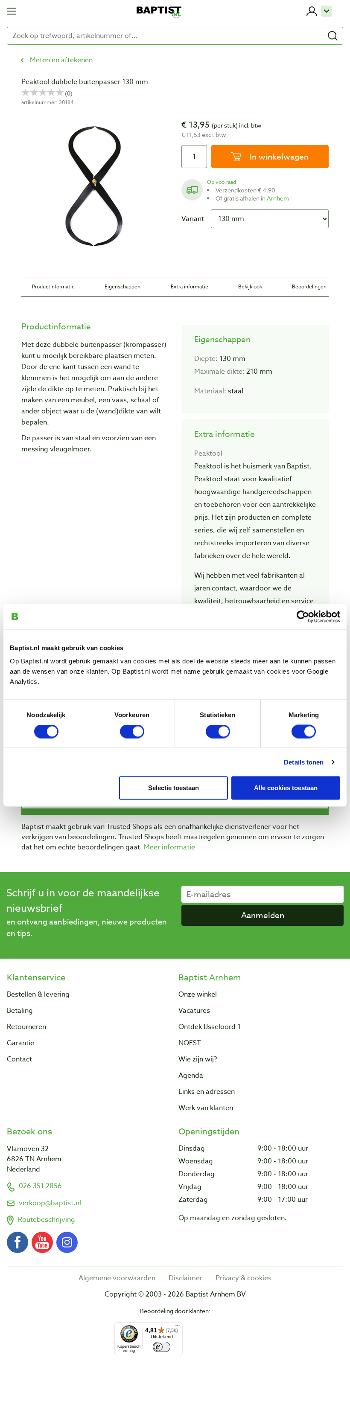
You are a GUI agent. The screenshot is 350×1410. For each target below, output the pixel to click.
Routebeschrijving (46, 1220)
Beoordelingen (309, 286)
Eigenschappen (122, 286)
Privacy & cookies (243, 1278)
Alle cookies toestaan (286, 787)
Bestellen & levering (38, 994)
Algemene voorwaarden (117, 1278)
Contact (19, 1059)
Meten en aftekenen (61, 60)
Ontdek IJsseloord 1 (209, 1027)
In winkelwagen (278, 156)
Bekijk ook (250, 286)
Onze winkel (197, 994)
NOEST (189, 1043)
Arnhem (278, 198)
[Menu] (177, 1327)
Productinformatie (53, 286)
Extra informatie (189, 286)
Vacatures (194, 1011)
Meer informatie (169, 847)
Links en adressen (206, 1092)
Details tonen (304, 761)
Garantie (20, 1043)
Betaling (20, 1011)
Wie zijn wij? (197, 1059)
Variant (192, 219)
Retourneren (26, 1027)
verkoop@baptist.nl (50, 1203)
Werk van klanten (205, 1108)
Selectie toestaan (173, 787)
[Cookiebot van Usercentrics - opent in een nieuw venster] (302, 616)
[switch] (132, 731)
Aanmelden (262, 915)
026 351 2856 (40, 1186)
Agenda (190, 1075)
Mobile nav (11, 11)
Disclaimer (185, 1278)
